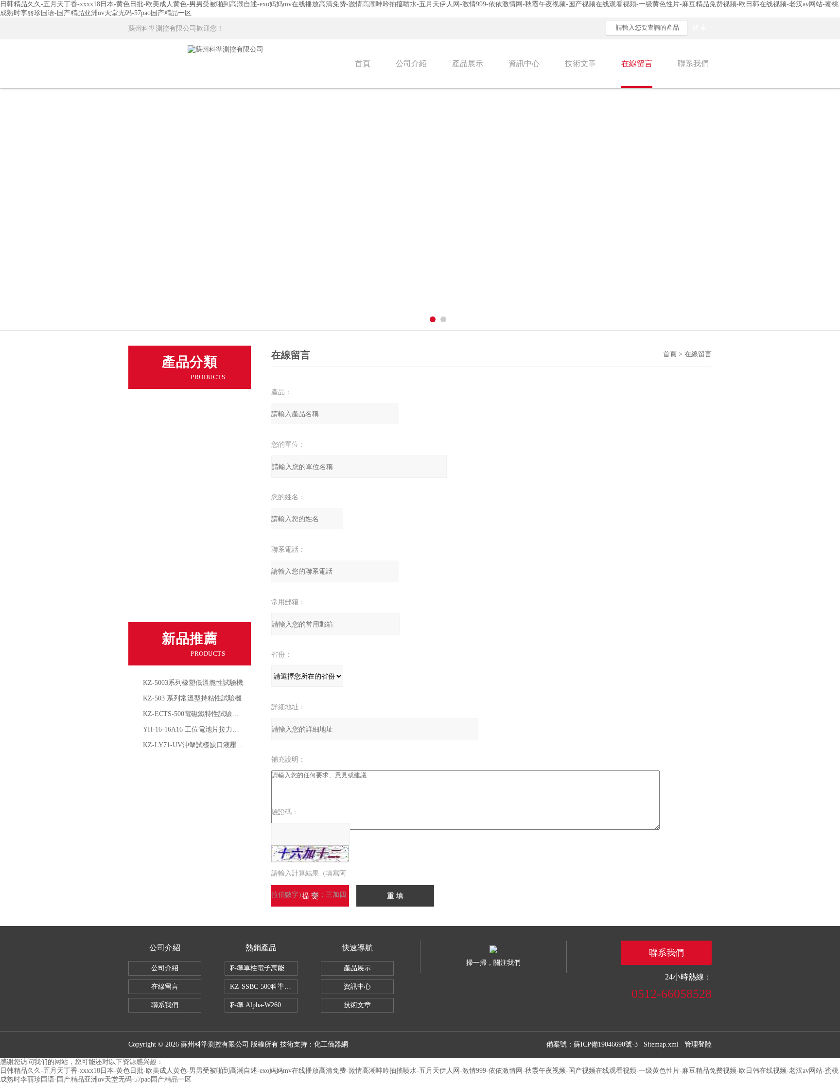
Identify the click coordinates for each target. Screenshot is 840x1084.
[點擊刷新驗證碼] (310, 853)
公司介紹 (411, 63)
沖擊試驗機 (163, 453)
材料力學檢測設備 (174, 408)
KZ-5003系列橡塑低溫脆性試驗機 (193, 682)
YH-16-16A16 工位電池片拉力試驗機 (198, 729)
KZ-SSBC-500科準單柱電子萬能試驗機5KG (264, 986)
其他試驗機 (163, 520)
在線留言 (636, 63)
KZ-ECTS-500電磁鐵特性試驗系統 (194, 713)
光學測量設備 (167, 609)
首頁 (362, 63)
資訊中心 (524, 63)
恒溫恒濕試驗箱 (170, 542)
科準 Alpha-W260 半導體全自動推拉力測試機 (264, 1005)
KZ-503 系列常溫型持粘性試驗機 (192, 698)
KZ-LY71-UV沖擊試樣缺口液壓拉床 (196, 745)
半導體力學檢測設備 (178, 431)
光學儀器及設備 (170, 587)
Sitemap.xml (661, 1044)
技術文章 (580, 63)
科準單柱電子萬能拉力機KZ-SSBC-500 (264, 968)
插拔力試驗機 (167, 475)
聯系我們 (693, 63)
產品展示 (467, 63)
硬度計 (156, 565)
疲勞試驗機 (163, 498)
